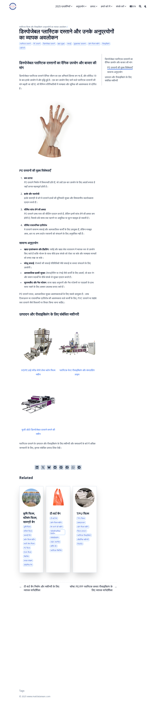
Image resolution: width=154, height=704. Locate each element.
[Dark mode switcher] (145, 6)
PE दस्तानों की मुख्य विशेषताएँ (120, 67)
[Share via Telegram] (79, 467)
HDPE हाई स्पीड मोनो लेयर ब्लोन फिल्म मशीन (38, 372)
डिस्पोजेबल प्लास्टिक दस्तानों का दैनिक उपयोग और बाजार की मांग (119, 60)
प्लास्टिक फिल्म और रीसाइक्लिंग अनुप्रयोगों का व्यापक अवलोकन (42, 26)
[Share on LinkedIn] (37, 467)
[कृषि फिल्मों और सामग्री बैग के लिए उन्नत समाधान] (31, 529)
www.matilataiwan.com (38, 696)
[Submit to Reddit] (55, 467)
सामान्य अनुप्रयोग (114, 72)
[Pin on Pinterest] (61, 467)
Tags (22, 690)
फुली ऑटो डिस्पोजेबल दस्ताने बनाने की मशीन (38, 432)
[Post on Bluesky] (49, 467)
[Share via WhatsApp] (73, 467)
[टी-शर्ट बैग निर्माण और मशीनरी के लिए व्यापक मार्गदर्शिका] (58, 529)
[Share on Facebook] (67, 467)
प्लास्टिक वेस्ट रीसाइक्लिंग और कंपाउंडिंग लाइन (77, 372)
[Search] (140, 6)
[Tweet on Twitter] (43, 467)
